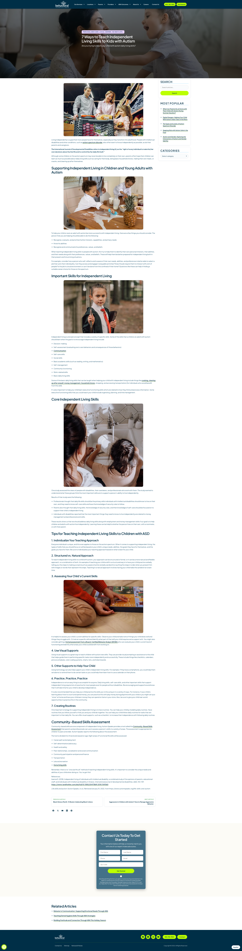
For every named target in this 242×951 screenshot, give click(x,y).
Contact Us (58, 945)
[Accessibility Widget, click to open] (4, 947)
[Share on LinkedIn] (67, 810)
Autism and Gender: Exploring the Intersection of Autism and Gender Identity (174, 139)
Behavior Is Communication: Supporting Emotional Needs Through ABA (81, 911)
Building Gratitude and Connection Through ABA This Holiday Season (80, 920)
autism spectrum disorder (92, 142)
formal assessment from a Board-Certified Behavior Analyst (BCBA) (92, 642)
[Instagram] (153, 937)
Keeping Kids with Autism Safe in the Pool (175, 131)
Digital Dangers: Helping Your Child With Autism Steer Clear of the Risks (175, 118)
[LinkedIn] (148, 937)
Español (235, 947)
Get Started (181, 4)
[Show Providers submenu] (115, 4)
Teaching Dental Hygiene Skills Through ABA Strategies (74, 916)
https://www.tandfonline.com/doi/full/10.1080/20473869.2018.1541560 (79, 784)
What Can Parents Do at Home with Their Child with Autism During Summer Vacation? (175, 111)
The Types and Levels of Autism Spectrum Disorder (173, 125)
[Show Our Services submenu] (84, 4)
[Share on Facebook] (53, 810)
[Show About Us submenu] (140, 4)
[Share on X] (58, 810)
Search (174, 93)
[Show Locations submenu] (95, 4)
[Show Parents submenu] (104, 4)
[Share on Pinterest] (71, 810)
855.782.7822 (169, 4)
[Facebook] (143, 937)
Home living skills (60, 765)
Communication (60, 351)
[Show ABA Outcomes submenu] (130, 4)
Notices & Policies (77, 945)
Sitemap (66, 945)
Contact (182, 937)
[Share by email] (62, 810)
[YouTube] (158, 937)
